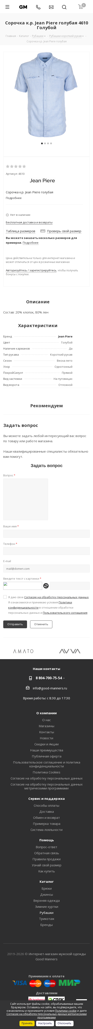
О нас (46, 720)
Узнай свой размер (46, 865)
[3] (16, 166)
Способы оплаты (46, 805)
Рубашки (46, 912)
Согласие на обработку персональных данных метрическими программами (47, 786)
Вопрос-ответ (46, 847)
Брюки (47, 888)
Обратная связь (46, 853)
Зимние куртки (46, 906)
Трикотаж (46, 918)
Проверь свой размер (64, 231)
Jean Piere (65, 336)
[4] (20, 166)
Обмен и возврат (46, 817)
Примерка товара (46, 823)
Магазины (46, 726)
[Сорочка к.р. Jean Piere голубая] (46, 95)
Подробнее (30, 243)
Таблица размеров (20, 231)
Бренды (46, 924)
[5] (24, 166)
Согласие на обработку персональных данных (56, 597)
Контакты (46, 732)
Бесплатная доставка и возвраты (29, 222)
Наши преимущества (46, 750)
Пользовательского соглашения (65, 613)
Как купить (46, 871)
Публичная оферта (46, 756)
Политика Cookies (46, 772)
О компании (46, 713)
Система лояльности (46, 829)
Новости (46, 738)
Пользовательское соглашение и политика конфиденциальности (46, 764)
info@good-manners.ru (50, 688)
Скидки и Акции (46, 744)
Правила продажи (46, 859)
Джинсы (46, 894)
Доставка (46, 811)
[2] (12, 166)
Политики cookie (66, 1011)
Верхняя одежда (46, 900)
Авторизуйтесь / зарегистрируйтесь (31, 270)
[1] (8, 166)
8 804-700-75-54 (49, 678)
